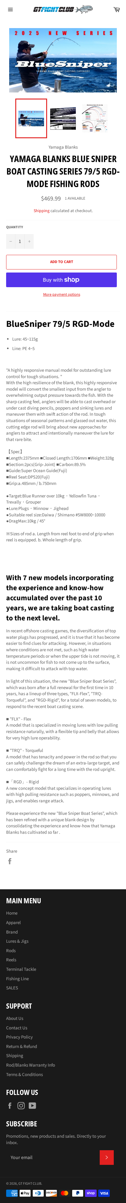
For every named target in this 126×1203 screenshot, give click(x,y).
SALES (12, 988)
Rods (11, 951)
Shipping (42, 211)
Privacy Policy (19, 1037)
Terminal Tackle (21, 969)
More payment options (61, 294)
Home (11, 913)
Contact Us (16, 1028)
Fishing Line (17, 979)
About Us (14, 1018)
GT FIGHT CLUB (29, 1183)
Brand (12, 932)
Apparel (13, 922)
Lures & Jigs (17, 941)
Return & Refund (21, 1046)
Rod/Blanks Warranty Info (30, 1065)
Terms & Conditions (24, 1074)
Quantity (14, 227)
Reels (11, 960)
